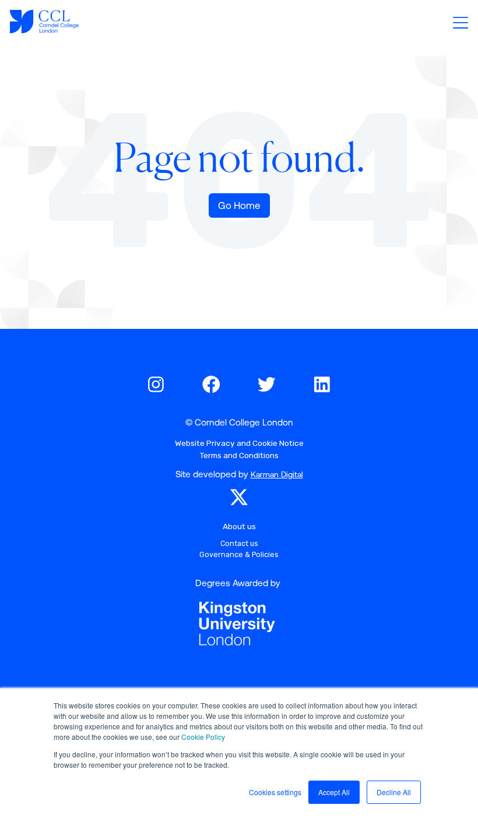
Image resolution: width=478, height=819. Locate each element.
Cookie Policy (203, 737)
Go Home (239, 205)
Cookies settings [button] (275, 792)
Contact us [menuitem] (239, 543)
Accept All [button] (334, 792)
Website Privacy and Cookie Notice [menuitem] (239, 443)
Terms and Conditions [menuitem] (239, 455)
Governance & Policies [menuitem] (239, 554)
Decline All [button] (394, 792)
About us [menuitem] (239, 526)
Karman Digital (277, 474)
